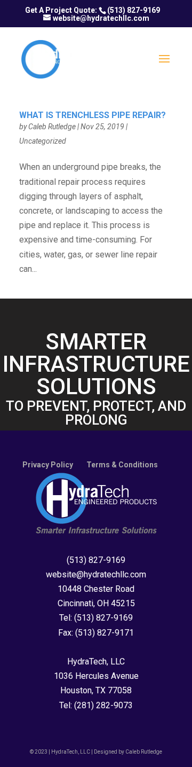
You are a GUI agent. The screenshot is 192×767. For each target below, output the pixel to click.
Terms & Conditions (122, 464)
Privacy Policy (47, 464)
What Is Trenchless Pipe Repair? (92, 115)
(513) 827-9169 (133, 10)
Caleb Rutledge (52, 126)
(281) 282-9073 (103, 705)
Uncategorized (42, 141)
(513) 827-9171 (104, 633)
